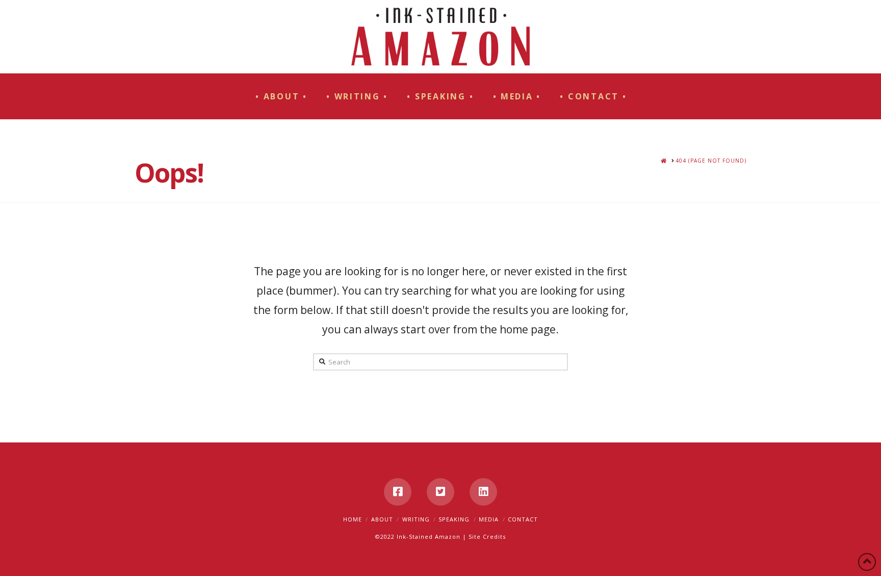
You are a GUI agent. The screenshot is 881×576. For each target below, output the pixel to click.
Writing (416, 519)
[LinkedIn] (483, 492)
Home (352, 519)
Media (489, 519)
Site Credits (487, 536)
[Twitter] (440, 492)
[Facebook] (397, 492)
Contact (523, 519)
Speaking (454, 519)
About (382, 519)
